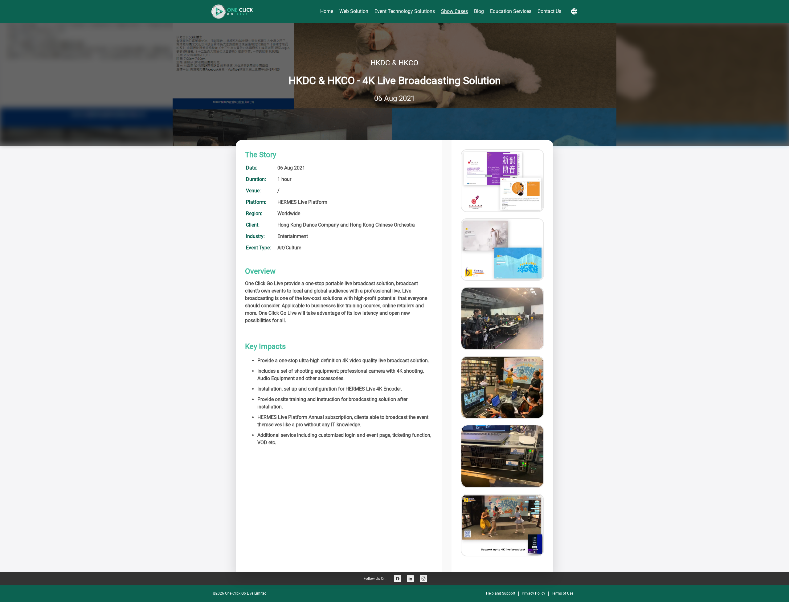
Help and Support (500, 593)
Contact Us (549, 11)
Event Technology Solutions (404, 11)
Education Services (510, 11)
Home (326, 11)
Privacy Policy (533, 593)
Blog (479, 11)
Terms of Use (562, 593)
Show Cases (454, 11)
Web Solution (353, 11)
